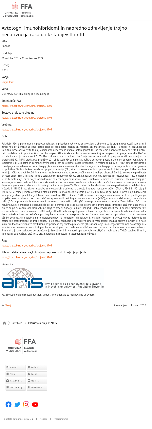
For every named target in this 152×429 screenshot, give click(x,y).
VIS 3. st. (34, 380)
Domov (5, 323)
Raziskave (17, 322)
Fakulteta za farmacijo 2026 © (18, 419)
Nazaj (8, 305)
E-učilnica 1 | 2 (16, 387)
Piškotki (44, 419)
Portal (12, 374)
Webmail (34, 367)
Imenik (33, 374)
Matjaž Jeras (8, 82)
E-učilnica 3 (36, 387)
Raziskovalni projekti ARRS (42, 322)
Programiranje (61, 419)
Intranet (13, 367)
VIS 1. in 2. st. (15, 380)
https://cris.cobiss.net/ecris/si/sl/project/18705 (27, 105)
